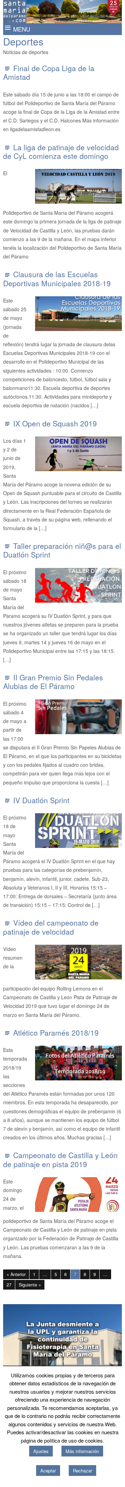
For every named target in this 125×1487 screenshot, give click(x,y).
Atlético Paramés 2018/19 (56, 1032)
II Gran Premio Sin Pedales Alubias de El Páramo (53, 681)
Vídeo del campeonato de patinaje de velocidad (51, 926)
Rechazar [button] (82, 1470)
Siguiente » (30, 1285)
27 (9, 1285)
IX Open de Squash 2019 (55, 423)
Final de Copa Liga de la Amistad (48, 72)
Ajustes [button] (41, 1451)
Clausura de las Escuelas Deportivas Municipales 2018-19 (57, 278)
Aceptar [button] (48, 1470)
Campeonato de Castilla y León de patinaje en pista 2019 (60, 1159)
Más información (82, 1451)
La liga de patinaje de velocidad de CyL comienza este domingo (61, 151)
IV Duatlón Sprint (41, 800)
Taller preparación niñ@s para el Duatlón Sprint (62, 550)
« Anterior (16, 1274)
